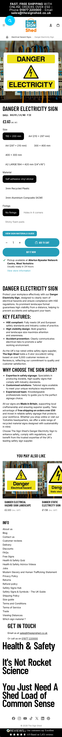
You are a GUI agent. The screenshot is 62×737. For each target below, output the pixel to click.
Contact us (8, 536)
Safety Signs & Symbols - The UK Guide (24, 591)
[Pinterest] (48, 718)
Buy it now (31, 252)
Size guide (8, 599)
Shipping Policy (11, 595)
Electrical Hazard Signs (21, 37)
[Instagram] (19, 718)
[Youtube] (25, 718)
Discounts (8, 548)
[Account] (50, 25)
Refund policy (10, 583)
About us (7, 529)
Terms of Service (12, 607)
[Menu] (4, 25)
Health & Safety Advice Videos (19, 564)
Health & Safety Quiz (14, 560)
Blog (5, 532)
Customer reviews (12, 540)
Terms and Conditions (14, 603)
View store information (19, 270)
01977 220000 (30, 638)
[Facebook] (14, 718)
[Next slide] (55, 487)
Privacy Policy (10, 576)
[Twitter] (37, 718)
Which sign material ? (14, 619)
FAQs (5, 552)
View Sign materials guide (19, 233)
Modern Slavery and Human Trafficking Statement (30, 572)
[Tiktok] (31, 718)
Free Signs (8, 556)
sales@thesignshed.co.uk (33, 633)
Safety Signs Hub (12, 587)
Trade (6, 611)
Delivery (7, 544)
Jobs (5, 568)
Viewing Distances (12, 615)
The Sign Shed (35, 725)
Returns (7, 579)
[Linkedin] (43, 718)
